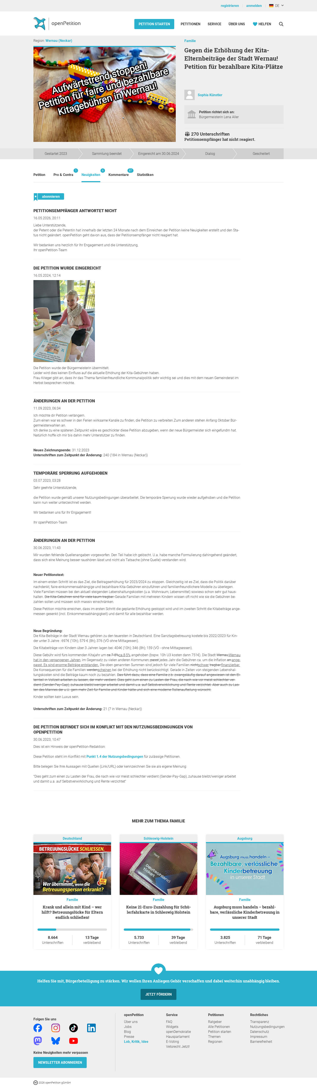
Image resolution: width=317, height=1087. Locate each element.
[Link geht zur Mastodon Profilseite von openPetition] (37, 1040)
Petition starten (154, 24)
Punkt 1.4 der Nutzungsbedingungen (114, 756)
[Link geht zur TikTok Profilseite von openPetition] (73, 1028)
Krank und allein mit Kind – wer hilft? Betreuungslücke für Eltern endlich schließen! (72, 912)
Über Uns (237, 24)
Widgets (172, 1027)
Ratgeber (215, 1022)
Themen (214, 1037)
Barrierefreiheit (261, 1042)
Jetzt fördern (158, 994)
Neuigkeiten (91, 173)
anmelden (254, 6)
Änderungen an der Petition (64, 400)
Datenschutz (259, 1032)
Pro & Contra (63, 173)
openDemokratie (178, 1032)
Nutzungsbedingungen (267, 1027)
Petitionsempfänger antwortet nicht (75, 210)
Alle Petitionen (219, 1027)
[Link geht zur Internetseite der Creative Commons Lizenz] (36, 1082)
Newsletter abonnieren (60, 1062)
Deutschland (72, 838)
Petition (39, 175)
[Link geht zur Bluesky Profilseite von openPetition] (55, 1040)
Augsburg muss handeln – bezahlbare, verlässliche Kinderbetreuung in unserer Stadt (244, 912)
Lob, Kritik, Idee (136, 1042)
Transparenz (259, 1022)
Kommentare (118, 173)
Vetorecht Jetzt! (178, 1047)
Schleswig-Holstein (158, 838)
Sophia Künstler (210, 95)
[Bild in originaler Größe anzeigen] (64, 361)
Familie (190, 41)
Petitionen (191, 24)
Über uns (131, 1022)
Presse (129, 1037)
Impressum (258, 1037)
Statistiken (145, 175)
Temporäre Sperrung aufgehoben (70, 473)
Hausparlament (178, 1037)
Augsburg (244, 838)
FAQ (169, 1022)
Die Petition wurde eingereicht (67, 268)
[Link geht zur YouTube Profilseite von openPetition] (73, 1040)
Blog (127, 1032)
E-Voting (172, 1042)
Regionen (215, 1042)
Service (214, 24)
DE (276, 6)
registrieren (230, 6)
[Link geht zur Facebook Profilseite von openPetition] (37, 1028)
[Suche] (281, 24)
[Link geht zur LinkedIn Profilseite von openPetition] (91, 1028)
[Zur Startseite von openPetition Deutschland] (57, 23)
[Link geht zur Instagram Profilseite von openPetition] (55, 1028)
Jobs (128, 1027)
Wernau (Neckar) (59, 41)
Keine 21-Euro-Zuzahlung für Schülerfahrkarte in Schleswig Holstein (158, 909)
